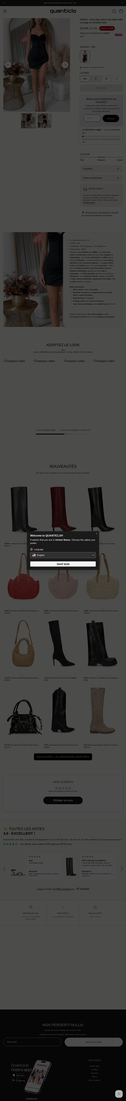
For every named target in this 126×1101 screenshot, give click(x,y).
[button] (63, 555)
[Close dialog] (96, 534)
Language (38, 549)
